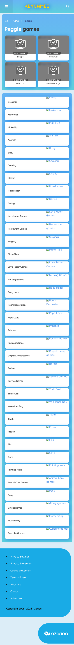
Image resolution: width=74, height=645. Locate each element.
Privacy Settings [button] (19, 556)
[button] (67, 6)
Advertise (16, 598)
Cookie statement (20, 570)
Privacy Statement (21, 563)
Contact (15, 591)
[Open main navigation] (6, 6)
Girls (16, 20)
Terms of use (18, 577)
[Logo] (37, 6)
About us (15, 584)
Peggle (28, 20)
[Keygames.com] (6, 21)
